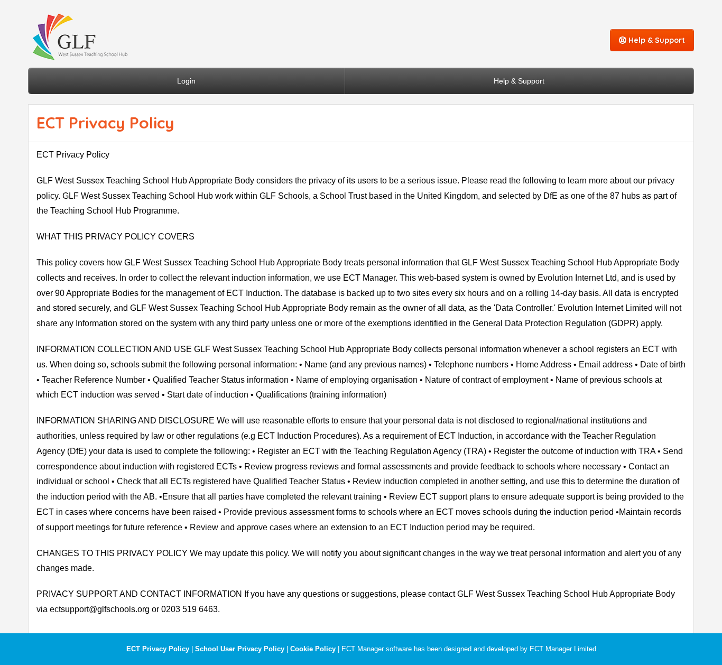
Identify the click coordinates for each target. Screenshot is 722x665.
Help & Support (655, 40)
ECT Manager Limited (563, 649)
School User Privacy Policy (239, 649)
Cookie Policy (313, 649)
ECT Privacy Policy (157, 649)
